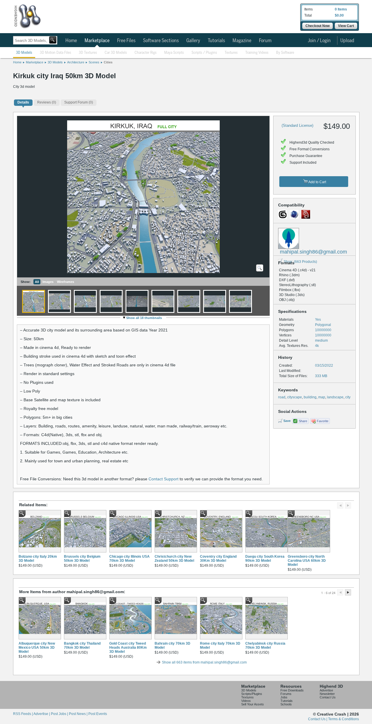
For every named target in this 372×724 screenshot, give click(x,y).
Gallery (193, 40)
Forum (265, 40)
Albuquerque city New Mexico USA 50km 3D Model (37, 647)
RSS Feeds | (23, 714)
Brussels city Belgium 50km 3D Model (82, 558)
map (321, 397)
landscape (335, 397)
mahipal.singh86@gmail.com (313, 252)
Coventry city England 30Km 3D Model (218, 558)
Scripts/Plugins (251, 694)
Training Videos (257, 53)
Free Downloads (292, 690)
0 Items (341, 9)
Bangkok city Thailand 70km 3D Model (82, 645)
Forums (285, 694)
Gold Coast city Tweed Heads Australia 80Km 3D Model (128, 647)
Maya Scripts (174, 53)
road (281, 397)
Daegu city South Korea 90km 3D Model (265, 558)
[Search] (52, 40)
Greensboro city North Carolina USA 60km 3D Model (307, 560)
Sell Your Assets (252, 704)
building (310, 397)
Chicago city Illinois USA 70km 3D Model (129, 558)
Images (47, 281)
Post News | (78, 714)
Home (71, 40)
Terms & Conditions (343, 719)
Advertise (326, 690)
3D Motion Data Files (55, 53)
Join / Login (319, 40)
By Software (285, 53)
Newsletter (327, 694)
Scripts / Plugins (204, 53)
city (347, 397)
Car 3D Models (116, 53)
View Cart (346, 26)
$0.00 (339, 15)
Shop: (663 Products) (300, 262)
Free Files (126, 40)
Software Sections (161, 40)
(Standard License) (297, 125)
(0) (46, 102)
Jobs (283, 697)
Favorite (322, 421)
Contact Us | (318, 719)
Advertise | (42, 714)
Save (287, 420)
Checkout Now (317, 26)
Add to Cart (317, 182)
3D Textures (88, 53)
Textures (231, 53)
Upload (347, 40)
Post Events (97, 714)
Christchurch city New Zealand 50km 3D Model (174, 558)
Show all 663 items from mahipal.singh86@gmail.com (204, 662)
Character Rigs (146, 53)
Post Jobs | (60, 714)
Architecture (75, 62)
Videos (246, 700)
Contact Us (328, 697)
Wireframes (65, 281)
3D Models (24, 53)
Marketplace (97, 40)
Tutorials (216, 40)
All (37, 281)
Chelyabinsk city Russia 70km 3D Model (265, 645)
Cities (108, 62)
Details (23, 102)
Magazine (242, 40)
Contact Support (163, 479)
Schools (286, 704)
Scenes (94, 62)
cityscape (294, 397)
